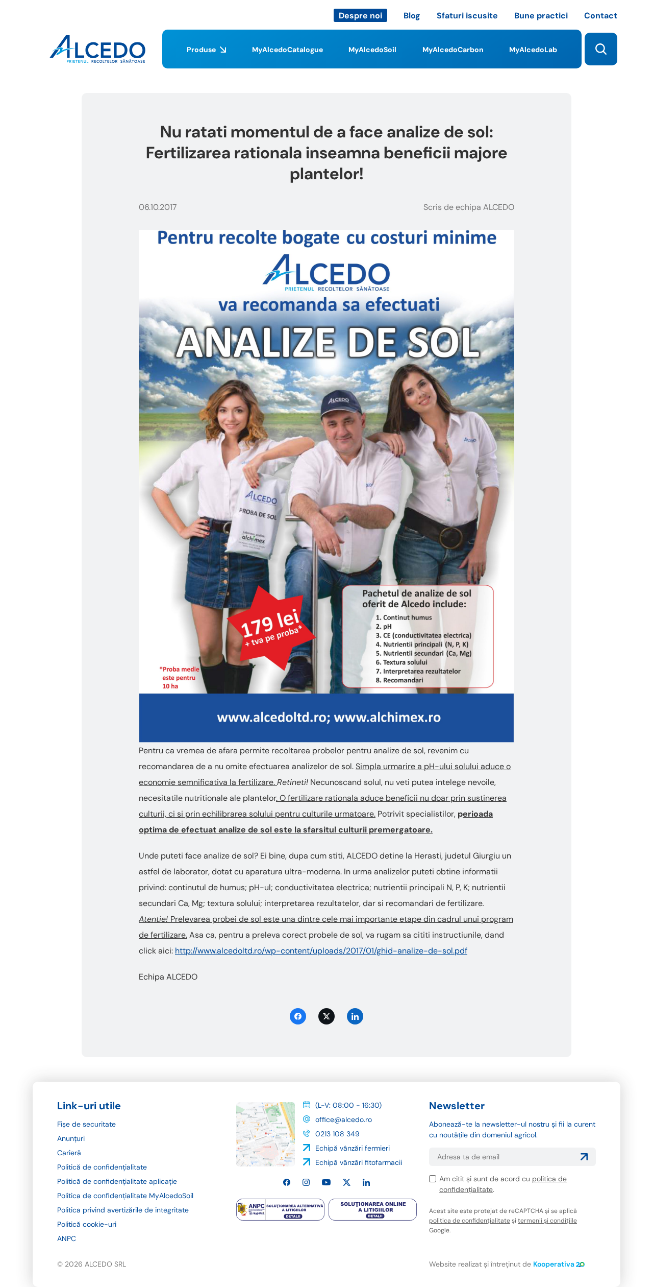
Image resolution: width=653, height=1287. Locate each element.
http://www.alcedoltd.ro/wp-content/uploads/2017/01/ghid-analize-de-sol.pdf (321, 950)
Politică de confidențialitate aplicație (117, 1181)
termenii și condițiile (547, 1221)
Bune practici (541, 15)
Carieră (69, 1152)
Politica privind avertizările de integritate (123, 1209)
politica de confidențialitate (469, 1221)
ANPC (66, 1238)
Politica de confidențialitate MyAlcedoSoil (125, 1195)
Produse (201, 49)
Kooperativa (553, 1264)
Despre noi (360, 15)
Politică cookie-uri (86, 1224)
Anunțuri (71, 1138)
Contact (600, 15)
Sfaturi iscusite (467, 15)
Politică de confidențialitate (102, 1167)
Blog (412, 15)
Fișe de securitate (86, 1124)
